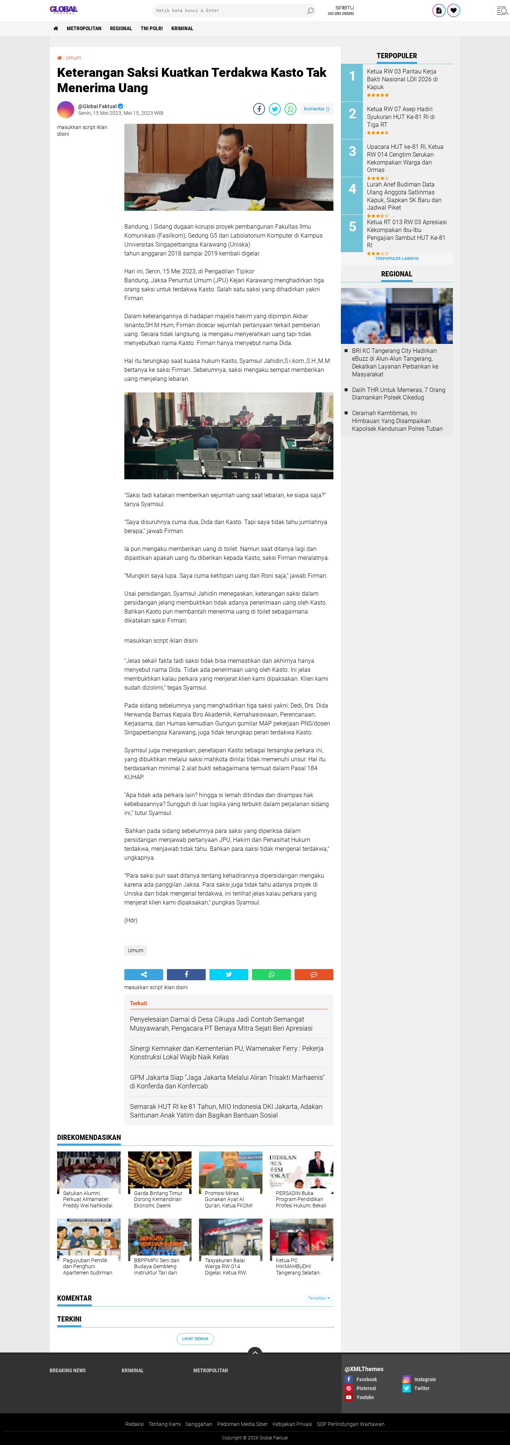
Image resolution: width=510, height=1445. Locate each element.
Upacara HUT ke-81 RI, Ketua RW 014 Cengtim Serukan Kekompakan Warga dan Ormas (405, 158)
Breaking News (68, 1370)
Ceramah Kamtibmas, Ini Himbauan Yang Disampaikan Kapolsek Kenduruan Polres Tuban (397, 421)
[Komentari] (314, 974)
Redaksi (134, 1424)
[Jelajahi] (501, 10)
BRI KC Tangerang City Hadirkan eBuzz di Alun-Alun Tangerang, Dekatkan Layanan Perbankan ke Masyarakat (395, 362)
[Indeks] (439, 10)
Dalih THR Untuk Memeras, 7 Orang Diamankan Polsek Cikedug (398, 393)
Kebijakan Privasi (292, 1424)
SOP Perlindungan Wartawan (351, 1424)
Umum (73, 58)
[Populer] (454, 10)
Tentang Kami (165, 1424)
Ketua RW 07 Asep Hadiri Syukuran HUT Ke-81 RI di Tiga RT (401, 117)
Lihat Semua (195, 1338)
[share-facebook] (259, 109)
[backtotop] (255, 1354)
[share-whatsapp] (290, 109)
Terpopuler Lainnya (397, 258)
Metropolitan (84, 28)
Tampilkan (317, 1298)
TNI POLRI (152, 28)
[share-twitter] (275, 109)
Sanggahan (199, 1424)
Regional (121, 28)
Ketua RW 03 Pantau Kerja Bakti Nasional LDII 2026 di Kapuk (402, 79)
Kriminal (182, 28)
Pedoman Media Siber (242, 1424)
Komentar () (317, 109)
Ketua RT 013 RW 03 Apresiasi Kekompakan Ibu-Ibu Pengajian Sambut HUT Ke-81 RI (407, 234)
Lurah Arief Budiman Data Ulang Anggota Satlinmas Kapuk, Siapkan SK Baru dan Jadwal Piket (404, 196)
